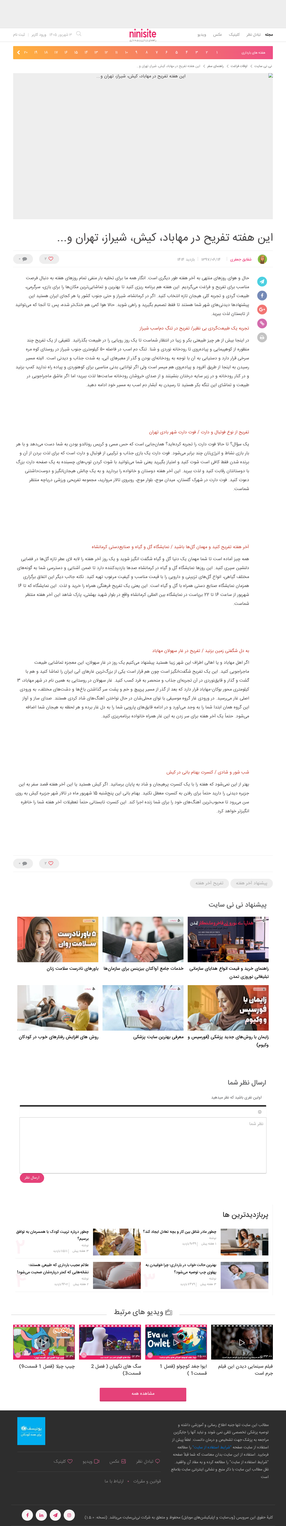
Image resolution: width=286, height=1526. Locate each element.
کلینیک (234, 35)
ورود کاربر (39, 35)
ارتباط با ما (113, 1481)
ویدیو (201, 35)
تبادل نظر (254, 35)
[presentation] (224, 53)
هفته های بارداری (253, 53)
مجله (269, 35)
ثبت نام (19, 35)
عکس (217, 35)
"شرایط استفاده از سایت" (211, 1447)
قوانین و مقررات (147, 1481)
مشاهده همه (143, 1394)
